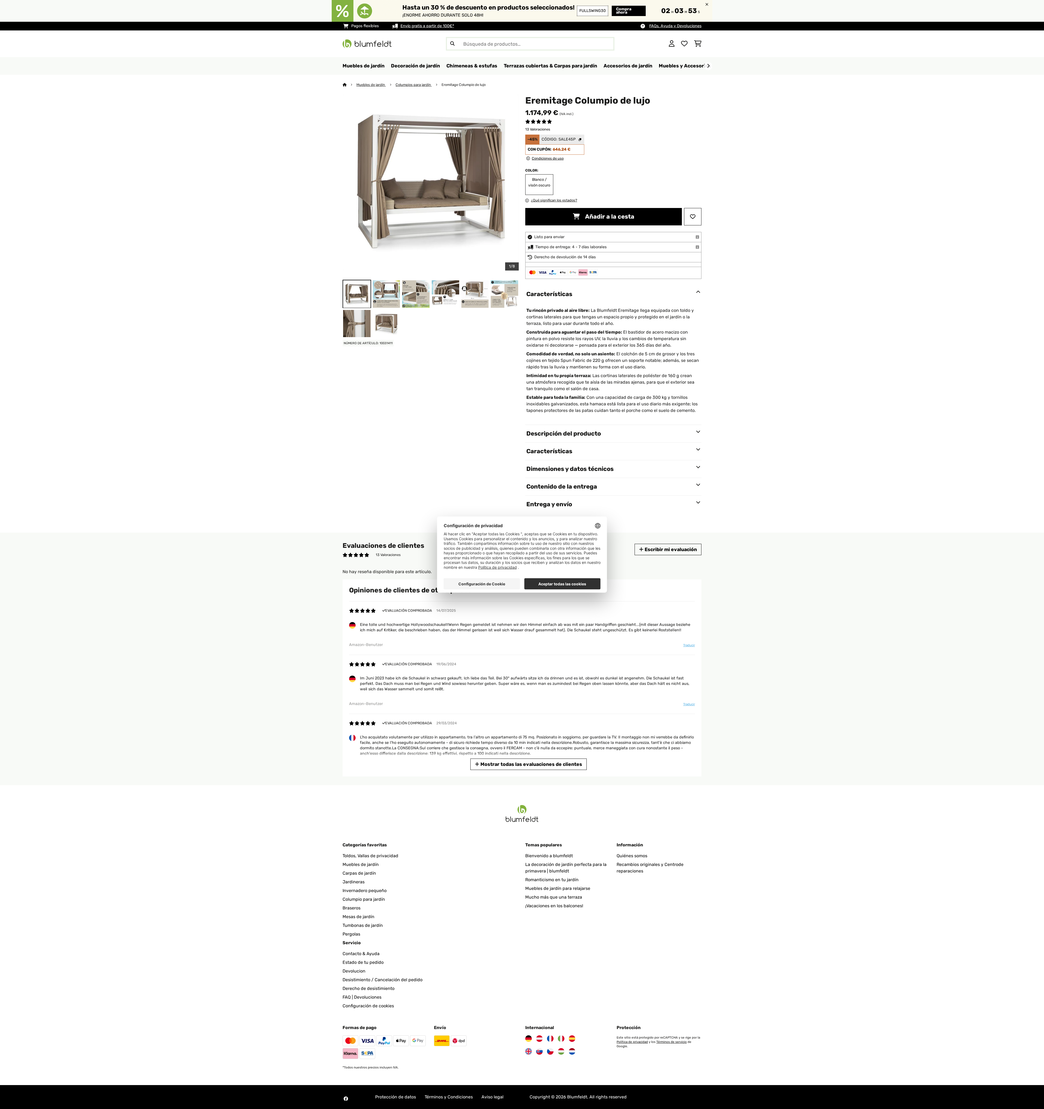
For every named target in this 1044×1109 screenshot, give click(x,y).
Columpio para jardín (364, 899)
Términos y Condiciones (449, 1096)
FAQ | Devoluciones (362, 997)
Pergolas (351, 934)
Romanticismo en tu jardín (552, 879)
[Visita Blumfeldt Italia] (561, 1038)
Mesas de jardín (358, 916)
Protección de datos (395, 1096)
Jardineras (354, 881)
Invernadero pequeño (365, 890)
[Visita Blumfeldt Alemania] (528, 1038)
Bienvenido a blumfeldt (549, 855)
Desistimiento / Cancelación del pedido (382, 979)
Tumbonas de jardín (363, 925)
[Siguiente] (708, 66)
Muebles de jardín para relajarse (557, 888)
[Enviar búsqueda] (452, 44)
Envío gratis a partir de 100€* (427, 26)
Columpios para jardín (414, 85)
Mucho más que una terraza (553, 897)
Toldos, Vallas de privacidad (370, 855)
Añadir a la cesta (609, 216)
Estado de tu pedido (363, 962)
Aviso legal (492, 1096)
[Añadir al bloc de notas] (692, 216)
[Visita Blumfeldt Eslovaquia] (539, 1051)
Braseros (352, 908)
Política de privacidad (632, 1042)
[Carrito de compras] (697, 44)
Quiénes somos (632, 855)
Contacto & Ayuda (361, 953)
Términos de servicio (671, 1042)
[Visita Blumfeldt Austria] (539, 1038)
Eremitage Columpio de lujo (464, 85)
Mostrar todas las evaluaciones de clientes (530, 764)
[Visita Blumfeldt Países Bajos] (572, 1051)
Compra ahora (623, 11)
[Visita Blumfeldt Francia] (550, 1038)
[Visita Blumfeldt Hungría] (561, 1051)
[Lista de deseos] (684, 44)
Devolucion (354, 971)
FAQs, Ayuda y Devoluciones (675, 26)
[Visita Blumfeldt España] (572, 1038)
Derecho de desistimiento (368, 988)
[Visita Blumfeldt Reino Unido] (528, 1051)
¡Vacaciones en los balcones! (554, 905)
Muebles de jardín (371, 85)
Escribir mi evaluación (670, 549)
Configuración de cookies (368, 1005)
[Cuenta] (672, 44)
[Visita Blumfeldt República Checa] (550, 1051)
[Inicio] (349, 85)
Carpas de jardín (359, 873)
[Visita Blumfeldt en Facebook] (346, 1099)
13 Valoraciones (537, 129)
